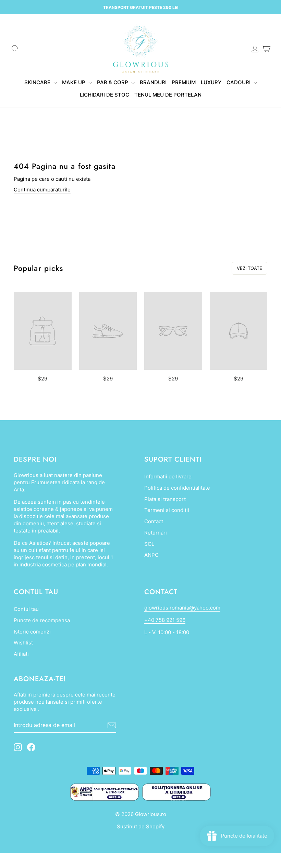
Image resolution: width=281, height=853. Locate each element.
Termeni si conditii (166, 510)
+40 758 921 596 (164, 620)
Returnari (155, 532)
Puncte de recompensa (42, 620)
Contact (153, 521)
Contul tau (26, 609)
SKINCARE (38, 82)
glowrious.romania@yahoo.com (182, 607)
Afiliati (21, 654)
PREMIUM (184, 82)
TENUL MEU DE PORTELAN (167, 94)
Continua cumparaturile (42, 189)
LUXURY (211, 82)
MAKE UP (74, 82)
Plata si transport (165, 499)
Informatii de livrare (168, 476)
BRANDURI (153, 82)
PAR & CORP (113, 82)
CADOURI (239, 82)
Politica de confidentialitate (177, 488)
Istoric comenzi (32, 631)
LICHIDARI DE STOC (104, 94)
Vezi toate (249, 268)
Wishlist (23, 642)
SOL (149, 544)
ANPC (151, 555)
